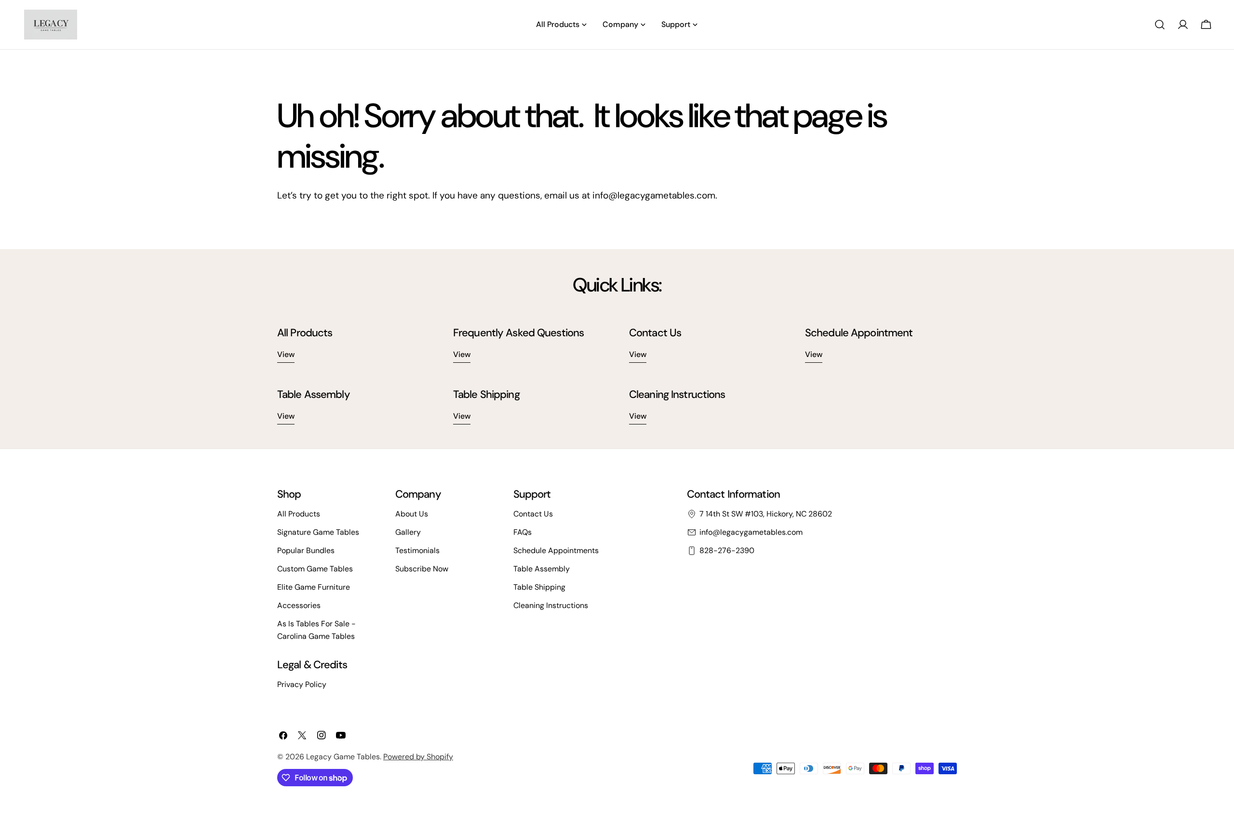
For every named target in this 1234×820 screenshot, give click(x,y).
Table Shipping (539, 587)
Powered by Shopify (418, 757)
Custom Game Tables (315, 569)
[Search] (1159, 24)
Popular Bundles (306, 550)
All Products (298, 514)
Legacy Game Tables (343, 757)
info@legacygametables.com (751, 532)
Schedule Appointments (556, 550)
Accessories (299, 605)
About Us (411, 514)
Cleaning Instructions (550, 605)
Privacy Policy (301, 684)
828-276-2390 (726, 550)
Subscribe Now (421, 569)
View (286, 354)
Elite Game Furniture (313, 587)
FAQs (522, 532)
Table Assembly (541, 569)
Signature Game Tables (318, 532)
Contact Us (533, 514)
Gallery (408, 532)
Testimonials (417, 550)
